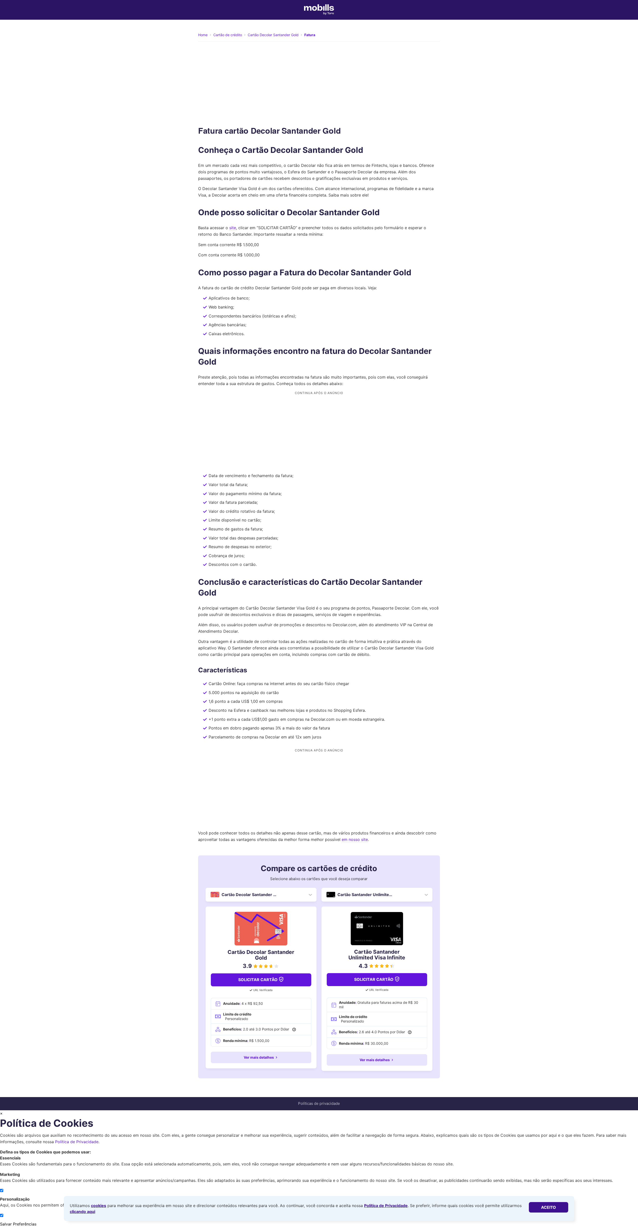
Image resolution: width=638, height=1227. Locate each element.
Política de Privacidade (386, 1205)
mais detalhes (259, 1057)
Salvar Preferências (18, 1224)
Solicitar (258, 979)
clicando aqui (82, 1211)
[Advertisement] (319, 83)
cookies (98, 1205)
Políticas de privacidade (319, 1103)
